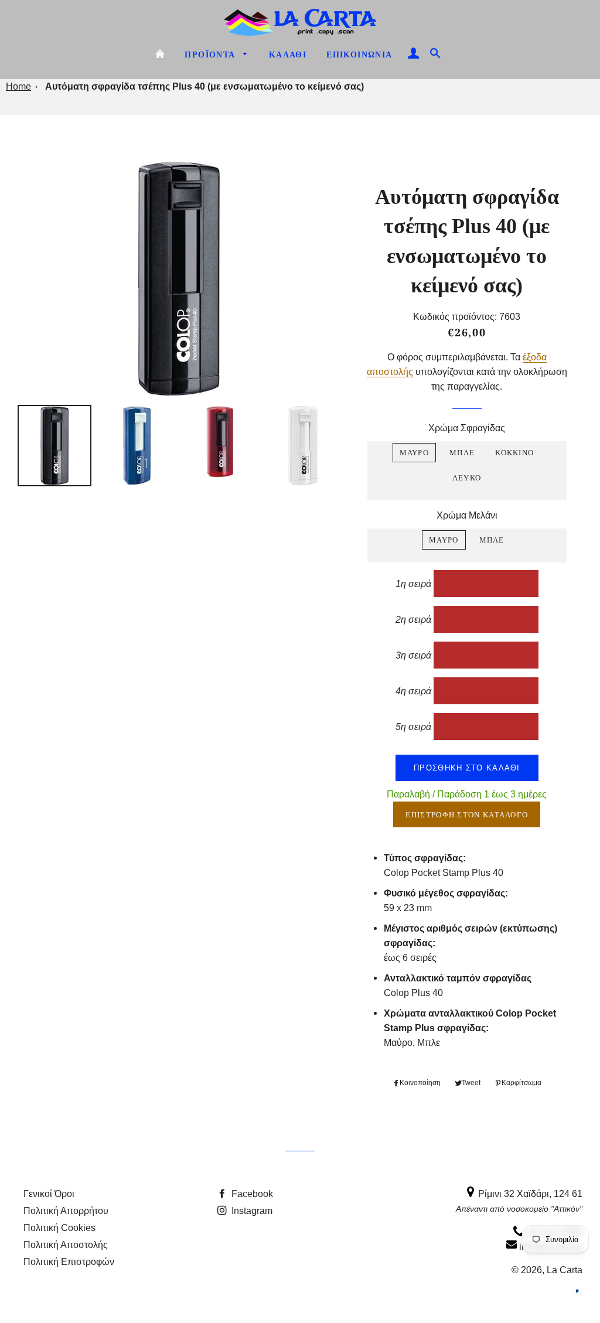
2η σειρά (413, 619)
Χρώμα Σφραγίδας (466, 427)
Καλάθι (287, 54)
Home (18, 86)
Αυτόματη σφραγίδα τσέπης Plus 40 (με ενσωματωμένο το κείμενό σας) (204, 86)
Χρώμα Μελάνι (467, 515)
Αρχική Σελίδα (159, 53)
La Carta (564, 1269)
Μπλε (462, 452)
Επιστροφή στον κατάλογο (466, 814)
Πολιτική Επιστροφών (68, 1261)
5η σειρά (413, 726)
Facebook (251, 1193)
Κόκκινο (514, 452)
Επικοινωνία (359, 54)
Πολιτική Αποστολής (65, 1244)
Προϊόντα (211, 54)
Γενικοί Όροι (48, 1193)
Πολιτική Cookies (59, 1227)
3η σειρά (413, 654)
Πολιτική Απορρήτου (65, 1210)
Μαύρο (414, 452)
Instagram (250, 1210)
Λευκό (467, 477)
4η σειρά (413, 690)
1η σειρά (413, 583)
